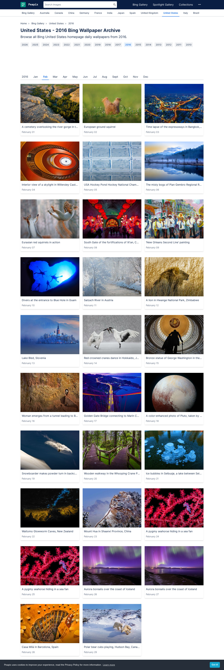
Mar (55, 76)
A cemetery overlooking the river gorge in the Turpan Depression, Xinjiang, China (50, 126)
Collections (186, 4)
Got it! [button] (215, 665)
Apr (65, 76)
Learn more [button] (109, 664)
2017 (118, 44)
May (75, 76)
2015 (138, 44)
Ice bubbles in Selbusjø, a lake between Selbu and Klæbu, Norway (174, 473)
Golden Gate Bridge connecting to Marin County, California (112, 415)
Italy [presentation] (185, 12)
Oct (125, 76)
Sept (115, 76)
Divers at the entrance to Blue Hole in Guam (49, 300)
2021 (77, 44)
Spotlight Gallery (163, 4)
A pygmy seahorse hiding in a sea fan (169, 531)
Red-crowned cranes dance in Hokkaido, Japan (112, 358)
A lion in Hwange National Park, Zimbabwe (172, 300)
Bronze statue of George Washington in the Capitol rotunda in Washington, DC (174, 358)
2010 (189, 44)
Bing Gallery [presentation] (28, 12)
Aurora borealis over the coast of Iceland (109, 589)
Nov (135, 76)
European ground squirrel (99, 126)
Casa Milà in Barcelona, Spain (40, 647)
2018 (108, 44)
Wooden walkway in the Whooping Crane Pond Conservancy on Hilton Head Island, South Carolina (112, 473)
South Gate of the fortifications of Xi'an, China (112, 242)
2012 (169, 44)
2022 (67, 44)
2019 (98, 44)
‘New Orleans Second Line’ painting (168, 242)
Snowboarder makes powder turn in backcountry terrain (50, 473)
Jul (95, 76)
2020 (87, 44)
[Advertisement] (112, 59)
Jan (35, 76)
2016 (128, 44)
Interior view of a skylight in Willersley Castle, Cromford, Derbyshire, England (50, 184)
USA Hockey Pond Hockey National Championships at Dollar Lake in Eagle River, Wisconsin (112, 184)
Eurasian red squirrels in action (41, 242)
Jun (85, 76)
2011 (178, 44)
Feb (45, 76)
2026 (25, 44)
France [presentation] (98, 12)
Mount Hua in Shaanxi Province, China (107, 531)
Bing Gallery (140, 4)
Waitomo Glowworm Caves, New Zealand (47, 531)
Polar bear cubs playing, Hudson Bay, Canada (112, 647)
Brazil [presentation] (196, 12)
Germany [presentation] (84, 12)
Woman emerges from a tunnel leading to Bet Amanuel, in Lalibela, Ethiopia (50, 415)
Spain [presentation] (133, 12)
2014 (148, 44)
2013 (158, 44)
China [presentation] (71, 12)
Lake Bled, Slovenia (34, 358)
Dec (145, 76)
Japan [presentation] (121, 12)
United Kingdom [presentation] (149, 12)
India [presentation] (109, 12)
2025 (35, 44)
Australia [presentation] (44, 12)
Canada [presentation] (59, 12)
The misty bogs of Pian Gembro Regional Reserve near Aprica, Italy (174, 184)
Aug (104, 76)
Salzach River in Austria (98, 300)
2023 (56, 44)
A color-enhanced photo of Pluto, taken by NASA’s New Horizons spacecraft (174, 415)
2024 (46, 44)
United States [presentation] (170, 12)
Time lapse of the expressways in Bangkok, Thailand (174, 126)
